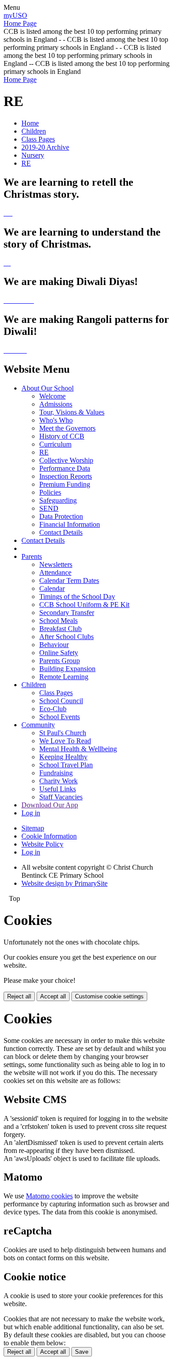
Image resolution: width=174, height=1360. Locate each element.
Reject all (19, 996)
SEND (48, 508)
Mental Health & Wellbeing (78, 749)
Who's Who (56, 420)
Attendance (55, 572)
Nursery (32, 155)
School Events (59, 717)
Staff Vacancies (61, 797)
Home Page (20, 23)
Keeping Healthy (63, 757)
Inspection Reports (65, 476)
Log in (30, 813)
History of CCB (61, 436)
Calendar (52, 588)
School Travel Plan (66, 765)
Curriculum (55, 444)
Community (38, 725)
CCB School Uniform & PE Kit (84, 604)
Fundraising (56, 773)
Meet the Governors (67, 428)
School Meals (58, 620)
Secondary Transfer (66, 612)
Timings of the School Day (77, 596)
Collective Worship (66, 460)
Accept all (53, 996)
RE (26, 163)
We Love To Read (65, 741)
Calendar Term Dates (69, 580)
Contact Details (61, 532)
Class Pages (38, 139)
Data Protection (61, 516)
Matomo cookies (49, 1196)
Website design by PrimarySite (64, 883)
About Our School (47, 388)
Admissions (55, 404)
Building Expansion (67, 668)
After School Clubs (66, 636)
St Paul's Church (62, 733)
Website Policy (42, 844)
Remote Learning (63, 676)
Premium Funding (64, 484)
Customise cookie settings (109, 996)
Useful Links (57, 789)
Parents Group (59, 660)
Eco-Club (52, 709)
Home (30, 123)
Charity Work (58, 781)
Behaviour (54, 644)
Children (33, 131)
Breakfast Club (60, 628)
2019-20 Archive (45, 147)
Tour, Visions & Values (71, 412)
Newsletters (55, 564)
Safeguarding (58, 500)
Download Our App (49, 805)
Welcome (52, 396)
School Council (61, 700)
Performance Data (64, 468)
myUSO (15, 15)
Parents (31, 556)
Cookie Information (49, 836)
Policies (50, 492)
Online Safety (58, 652)
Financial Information (69, 524)
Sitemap (32, 828)
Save (81, 1351)
